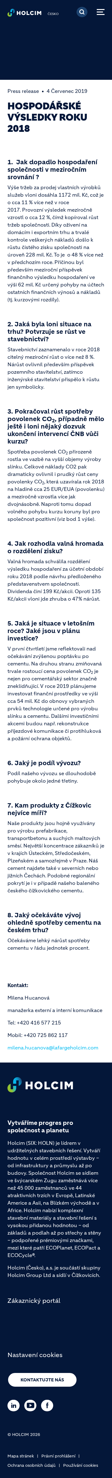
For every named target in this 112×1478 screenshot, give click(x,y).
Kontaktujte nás (42, 1380)
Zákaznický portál (33, 1301)
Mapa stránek (20, 1456)
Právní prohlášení (58, 1456)
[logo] (24, 14)
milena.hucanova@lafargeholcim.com (52, 1047)
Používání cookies (80, 1465)
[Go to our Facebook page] (48, 1405)
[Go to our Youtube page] (32, 1405)
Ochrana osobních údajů (31, 1465)
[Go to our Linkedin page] (15, 1405)
